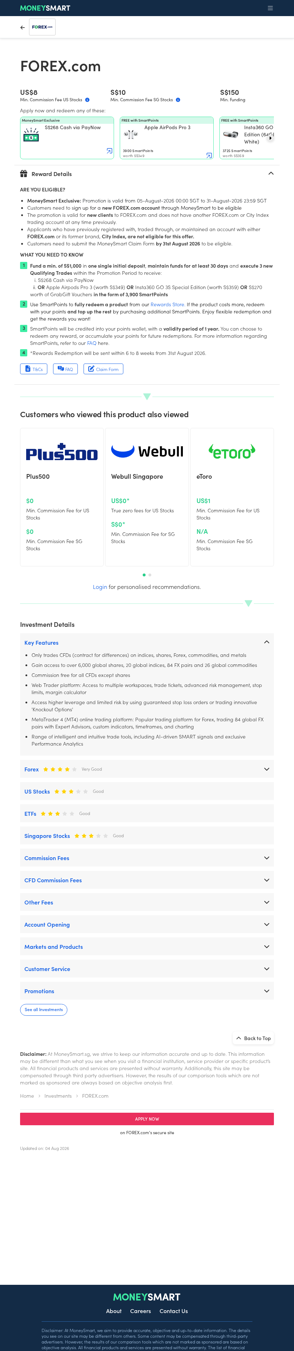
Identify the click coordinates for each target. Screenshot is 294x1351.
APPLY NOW (147, 1119)
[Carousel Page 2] (149, 575)
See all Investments (44, 1009)
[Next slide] (270, 138)
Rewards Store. (168, 304)
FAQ (91, 342)
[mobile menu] (270, 8)
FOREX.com (95, 1095)
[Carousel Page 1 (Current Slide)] (144, 575)
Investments (58, 1095)
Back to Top (257, 1038)
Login (100, 586)
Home (27, 1095)
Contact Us (174, 1311)
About (114, 1311)
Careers (140, 1311)
